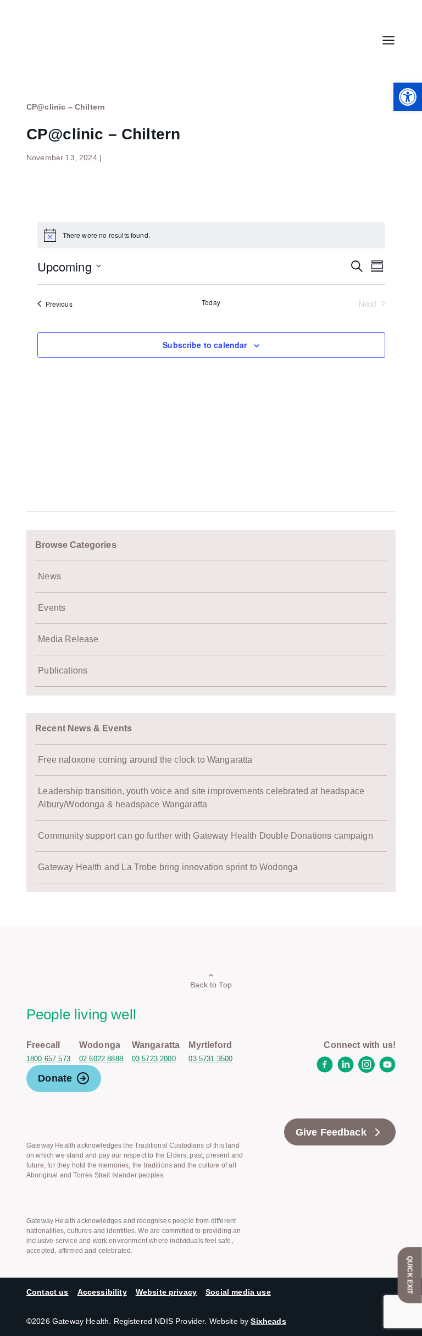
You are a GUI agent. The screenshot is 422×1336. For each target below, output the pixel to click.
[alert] (211, 235)
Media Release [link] (68, 639)
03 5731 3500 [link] (210, 1059)
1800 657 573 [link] (48, 1059)
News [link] (49, 576)
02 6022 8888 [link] (101, 1059)
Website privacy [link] (166, 1292)
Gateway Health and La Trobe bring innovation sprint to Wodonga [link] (168, 867)
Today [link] (211, 302)
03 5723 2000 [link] (154, 1059)
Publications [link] (62, 670)
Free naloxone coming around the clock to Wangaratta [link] (145, 759)
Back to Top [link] (211, 984)
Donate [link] (55, 1078)
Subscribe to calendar (205, 344)
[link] (407, 97)
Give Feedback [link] (331, 1132)
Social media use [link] (238, 1292)
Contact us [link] (47, 1292)
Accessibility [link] (102, 1292)
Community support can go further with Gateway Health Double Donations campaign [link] (205, 835)
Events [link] (51, 607)
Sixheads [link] (268, 1321)
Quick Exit (410, 1275)
